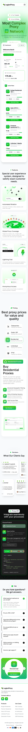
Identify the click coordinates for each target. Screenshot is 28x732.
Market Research (19, 709)
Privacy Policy (19, 725)
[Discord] (2, 698)
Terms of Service (10, 725)
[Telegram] (6, 698)
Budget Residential (5, 706)
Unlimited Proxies (5, 714)
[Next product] (24, 668)
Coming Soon (10, 545)
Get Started (9, 408)
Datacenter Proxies (6, 716)
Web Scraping (18, 706)
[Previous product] (3, 668)
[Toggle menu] (24, 4)
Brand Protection (19, 714)
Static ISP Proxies (5, 711)
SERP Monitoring (19, 716)
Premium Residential (6, 709)
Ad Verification (18, 711)
